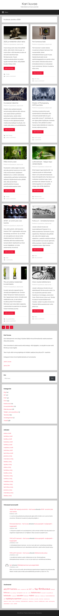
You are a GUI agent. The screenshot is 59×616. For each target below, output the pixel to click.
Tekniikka (6, 415)
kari (22, 44)
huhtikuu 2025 (8, 478)
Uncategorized (8, 417)
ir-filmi (29, 592)
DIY (35, 79)
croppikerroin (23, 589)
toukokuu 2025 (8, 476)
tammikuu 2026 (8, 453)
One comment (38, 257)
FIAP (7, 135)
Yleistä (7, 74)
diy (27, 589)
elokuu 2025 (7, 467)
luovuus (26, 595)
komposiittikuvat (49, 592)
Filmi (38, 79)
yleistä (15, 603)
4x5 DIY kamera (10, 589)
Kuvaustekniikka (10, 319)
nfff (4, 598)
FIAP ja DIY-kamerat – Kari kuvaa (19, 538)
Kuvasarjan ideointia (11, 103)
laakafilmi (20, 596)
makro (31, 596)
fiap (36, 589)
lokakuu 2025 (8, 461)
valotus (11, 603)
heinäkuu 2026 (8, 436)
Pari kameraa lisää (38, 42)
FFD (33, 589)
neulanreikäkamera (50, 595)
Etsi (52, 378)
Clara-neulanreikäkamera (41, 282)
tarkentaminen (24, 601)
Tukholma (36, 601)
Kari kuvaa (29, 4)
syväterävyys (17, 601)
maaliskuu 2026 (8, 447)
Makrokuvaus (37, 196)
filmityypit (53, 589)
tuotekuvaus (42, 601)
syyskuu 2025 (8, 464)
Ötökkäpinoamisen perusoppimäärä (28, 565)
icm (26, 592)
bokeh (19, 589)
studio (13, 601)
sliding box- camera (7, 601)
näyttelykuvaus (25, 598)
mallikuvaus (37, 595)
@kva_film (7, 365)
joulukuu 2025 (8, 456)
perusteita (36, 598)
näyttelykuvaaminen (14, 599)
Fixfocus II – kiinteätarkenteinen (43, 221)
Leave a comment (11, 76)
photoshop (41, 598)
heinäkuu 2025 (8, 470)
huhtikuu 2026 (8, 444)
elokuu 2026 (7, 433)
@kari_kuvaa (7, 361)
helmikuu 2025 (8, 484)
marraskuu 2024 (8, 493)
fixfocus (7, 593)
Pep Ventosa (31, 598)
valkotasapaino (52, 601)
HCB (24, 592)
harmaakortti (20, 592)
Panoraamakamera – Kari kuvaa (19, 524)
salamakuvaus (47, 598)
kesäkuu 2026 (8, 439)
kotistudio (7, 596)
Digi (5, 392)
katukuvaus (36, 592)
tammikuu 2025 (8, 487)
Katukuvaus (7, 403)
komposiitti (43, 592)
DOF (30, 589)
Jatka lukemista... (9, 68)
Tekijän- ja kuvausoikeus (11, 412)
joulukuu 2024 (8, 490)
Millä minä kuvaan (10, 162)
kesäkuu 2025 (8, 473)
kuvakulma (14, 595)
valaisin (46, 601)
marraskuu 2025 (8, 459)
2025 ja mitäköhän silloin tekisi (14, 42)
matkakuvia (42, 595)
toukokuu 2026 (8, 442)
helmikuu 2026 (8, 450)
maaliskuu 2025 (8, 481)
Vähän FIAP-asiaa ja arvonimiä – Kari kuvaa (22, 509)
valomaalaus (7, 603)
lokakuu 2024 (8, 495)
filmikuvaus (44, 588)
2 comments (37, 139)
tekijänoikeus (31, 601)
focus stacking (13, 592)
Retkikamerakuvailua (41, 553)
